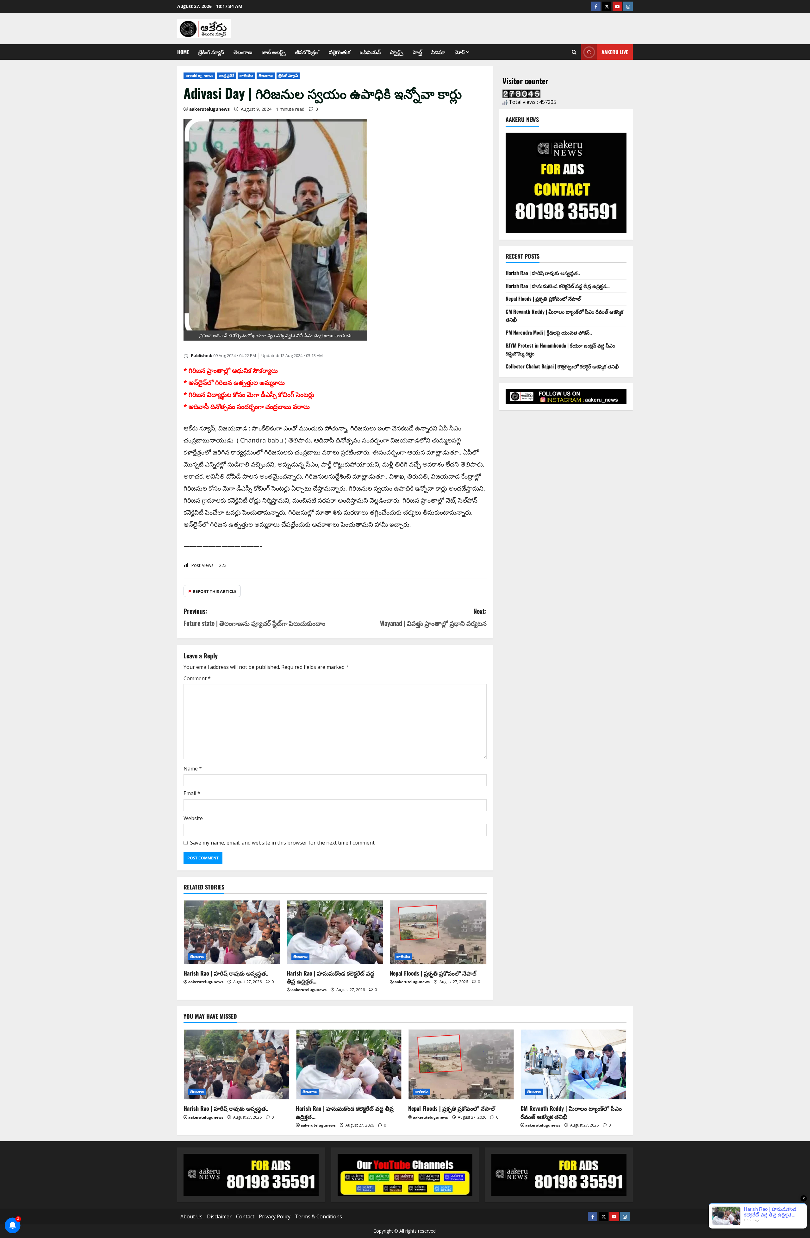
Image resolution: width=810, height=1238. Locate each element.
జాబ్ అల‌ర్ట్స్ (274, 52)
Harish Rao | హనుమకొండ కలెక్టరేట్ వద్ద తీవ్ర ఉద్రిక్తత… (330, 977)
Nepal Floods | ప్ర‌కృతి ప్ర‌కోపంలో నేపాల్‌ (433, 973)
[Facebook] (596, 6)
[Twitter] (606, 6)
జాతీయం (246, 75)
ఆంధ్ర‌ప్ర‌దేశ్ (226, 75)
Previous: (254, 617)
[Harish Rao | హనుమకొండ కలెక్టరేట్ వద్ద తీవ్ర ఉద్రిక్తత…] (335, 932)
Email (192, 793)
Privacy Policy (274, 1216)
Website (193, 818)
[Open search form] (574, 52)
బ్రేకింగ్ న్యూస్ (211, 52)
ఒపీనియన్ (370, 52)
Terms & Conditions (318, 1216)
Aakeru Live (614, 52)
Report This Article (212, 591)
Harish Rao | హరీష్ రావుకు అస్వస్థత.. (226, 973)
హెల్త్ (417, 52)
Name (193, 768)
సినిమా (438, 52)
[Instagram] (628, 6)
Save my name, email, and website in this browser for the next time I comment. (283, 842)
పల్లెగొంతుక (339, 52)
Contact (245, 1216)
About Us (191, 1216)
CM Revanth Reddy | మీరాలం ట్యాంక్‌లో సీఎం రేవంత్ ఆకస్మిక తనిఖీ (571, 1112)
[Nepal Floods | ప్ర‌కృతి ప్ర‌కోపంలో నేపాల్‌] (438, 932)
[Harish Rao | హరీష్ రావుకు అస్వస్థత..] (232, 932)
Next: (433, 617)
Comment (197, 678)
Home (183, 52)
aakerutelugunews (209, 109)
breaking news (199, 75)
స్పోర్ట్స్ (396, 52)
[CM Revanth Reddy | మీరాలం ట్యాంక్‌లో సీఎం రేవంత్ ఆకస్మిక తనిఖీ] (573, 1064)
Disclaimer (219, 1216)
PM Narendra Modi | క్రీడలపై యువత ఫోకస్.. (549, 332)
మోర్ (459, 52)
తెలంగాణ (243, 52)
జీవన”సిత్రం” (307, 52)
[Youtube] (617, 6)
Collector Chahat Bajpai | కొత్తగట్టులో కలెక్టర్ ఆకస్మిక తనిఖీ (562, 366)
